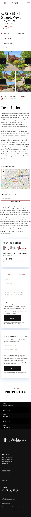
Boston (17, 231)
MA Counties (6, 427)
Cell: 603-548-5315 (7, 459)
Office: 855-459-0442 (7, 457)
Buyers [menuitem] (4, 476)
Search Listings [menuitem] (6, 474)
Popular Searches (8, 405)
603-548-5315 (9, 259)
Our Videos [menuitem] (5, 478)
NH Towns (6, 411)
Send (12, 318)
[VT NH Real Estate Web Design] (15, 499)
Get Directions (15, 202)
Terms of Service (14, 323)
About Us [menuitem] (4, 480)
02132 (21, 231)
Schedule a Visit (21, 274)
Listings (5, 231)
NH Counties (6, 416)
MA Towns (6, 422)
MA (9, 231)
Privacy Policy (13, 313)
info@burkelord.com (7, 461)
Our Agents (12, 262)
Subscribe (12, 368)
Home (1, 231)
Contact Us (6, 262)
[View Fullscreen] (3, 177)
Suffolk (12, 231)
